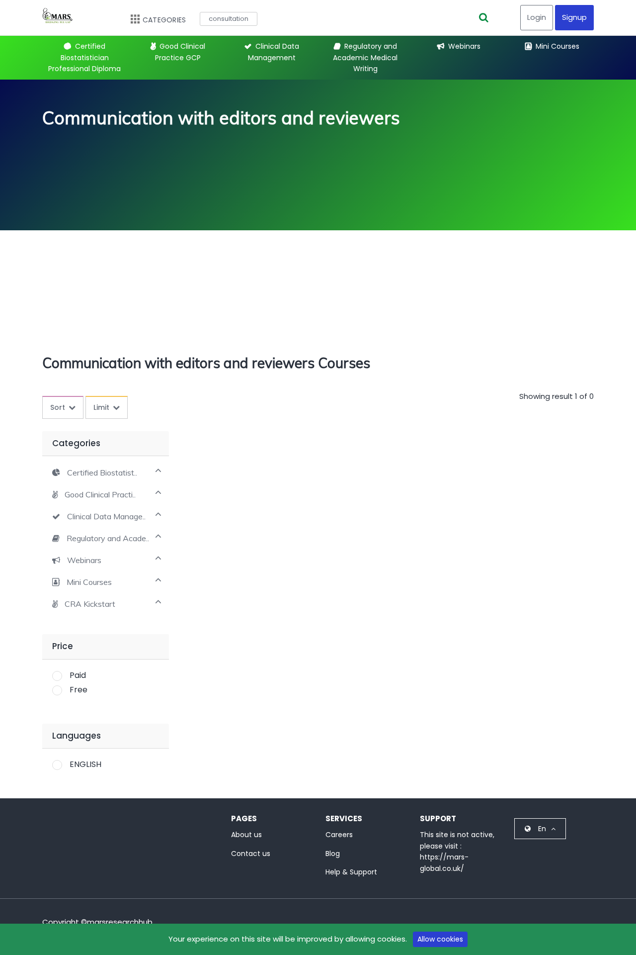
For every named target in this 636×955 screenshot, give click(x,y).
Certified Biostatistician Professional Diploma (84, 57)
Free (78, 689)
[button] (94, 473)
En (542, 829)
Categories (164, 20)
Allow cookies (440, 939)
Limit (101, 407)
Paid (78, 675)
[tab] (105, 472)
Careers (339, 835)
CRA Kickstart (90, 604)
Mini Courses (557, 46)
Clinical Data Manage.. (106, 516)
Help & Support (351, 872)
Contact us (250, 854)
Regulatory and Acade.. (108, 538)
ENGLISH (85, 764)
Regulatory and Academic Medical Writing (365, 57)
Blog (332, 854)
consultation (228, 18)
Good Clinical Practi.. (100, 494)
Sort (57, 407)
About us (246, 835)
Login (536, 17)
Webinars (464, 46)
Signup (574, 17)
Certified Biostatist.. (102, 473)
